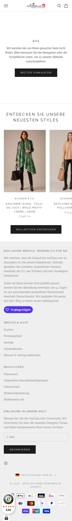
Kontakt (8, 342)
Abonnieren (19, 449)
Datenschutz (12, 386)
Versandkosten (13, 348)
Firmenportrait (13, 336)
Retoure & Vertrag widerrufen (22, 355)
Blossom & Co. (25, 199)
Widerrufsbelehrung (16, 393)
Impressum (11, 374)
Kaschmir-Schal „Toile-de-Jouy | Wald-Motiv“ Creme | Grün (25, 208)
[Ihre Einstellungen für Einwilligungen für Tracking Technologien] (6, 517)
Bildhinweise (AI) (14, 399)
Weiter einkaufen (36, 72)
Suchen (8, 329)
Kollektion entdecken (36, 229)
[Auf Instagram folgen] (6, 463)
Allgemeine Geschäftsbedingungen (26, 380)
